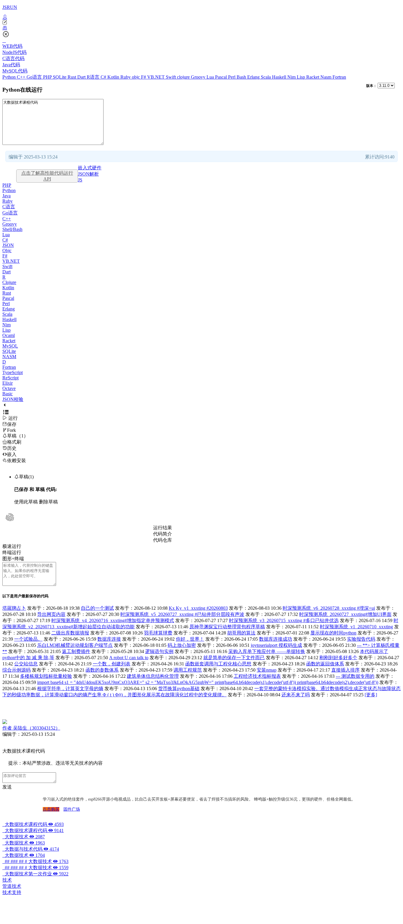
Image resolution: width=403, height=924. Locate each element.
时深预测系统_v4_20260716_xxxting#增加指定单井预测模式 (112, 620)
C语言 (8, 206)
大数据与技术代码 (30, 849)
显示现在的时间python (333, 632)
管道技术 (11, 886)
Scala (266, 77)
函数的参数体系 (102, 669)
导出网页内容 (51, 614)
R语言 (94, 77)
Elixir (7, 383)
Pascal (221, 77)
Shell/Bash (12, 229)
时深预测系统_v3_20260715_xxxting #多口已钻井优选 (284, 620)
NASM (9, 356)
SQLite (60, 77)
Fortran (339, 77)
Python (9, 77)
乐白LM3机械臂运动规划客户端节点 (75, 645)
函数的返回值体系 (325, 663)
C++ (22, 77)
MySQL (10, 345)
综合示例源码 (16, 669)
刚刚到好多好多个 (338, 657)
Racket (313, 77)
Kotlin (113, 77)
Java (6, 195)
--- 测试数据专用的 (355, 676)
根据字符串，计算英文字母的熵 (70, 688)
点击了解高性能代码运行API (47, 176)
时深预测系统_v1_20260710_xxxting (356, 626)
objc (136, 77)
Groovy (199, 77)
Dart (82, 77)
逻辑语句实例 (159, 651)
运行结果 (162, 527)
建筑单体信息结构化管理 (153, 676)
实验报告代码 (361, 639)
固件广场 (71, 809)
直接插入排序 (345, 669)
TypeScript (12, 372)
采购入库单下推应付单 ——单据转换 (266, 651)
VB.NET (156, 77)
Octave (9, 388)
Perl (232, 77)
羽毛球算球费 (158, 632)
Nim (292, 77)
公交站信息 (26, 663)
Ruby (126, 77)
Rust (72, 77)
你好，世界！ (190, 639)
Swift (171, 77)
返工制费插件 (76, 651)
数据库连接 (109, 639)
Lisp (301, 77)
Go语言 (35, 77)
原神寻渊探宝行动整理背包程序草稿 (227, 626)
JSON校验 (12, 399)
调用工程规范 (187, 669)
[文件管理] (201, 28)
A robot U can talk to (128, 657)
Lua (211, 77)
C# (104, 77)
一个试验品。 (28, 639)
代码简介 (162, 533)
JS (80, 179)
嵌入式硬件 (89, 167)
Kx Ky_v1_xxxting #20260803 (198, 608)
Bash (242, 77)
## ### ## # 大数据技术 (35, 861)
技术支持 (11, 892)
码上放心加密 (182, 645)
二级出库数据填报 (70, 632)
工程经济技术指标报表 (257, 676)
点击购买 (51, 809)
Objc (7, 250)
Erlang (254, 77)
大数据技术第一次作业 (35, 873)
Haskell (279, 77)
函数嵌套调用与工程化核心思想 (218, 663)
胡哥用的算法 (241, 632)
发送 (7, 786)
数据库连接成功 (275, 639)
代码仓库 (162, 540)
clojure (184, 77)
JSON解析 (88, 173)
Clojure (9, 282)
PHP (48, 77)
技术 (7, 879)
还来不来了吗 (295, 694)
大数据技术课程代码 (33, 824)
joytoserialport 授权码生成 (276, 645)
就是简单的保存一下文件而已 (234, 657)
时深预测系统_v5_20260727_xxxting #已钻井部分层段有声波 (182, 614)
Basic (7, 393)
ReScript (10, 377)
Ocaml (8, 335)
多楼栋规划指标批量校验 (46, 676)
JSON (8, 245)
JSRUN (9, 7)
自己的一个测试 (97, 608)
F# (144, 77)
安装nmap (266, 669)
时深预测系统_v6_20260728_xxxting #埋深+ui (329, 608)
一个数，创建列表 (111, 663)
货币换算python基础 (178, 688)
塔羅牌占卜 (14, 608)
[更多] (371, 694)
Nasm (326, 77)
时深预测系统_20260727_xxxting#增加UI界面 (345, 614)
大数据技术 (23, 836)
